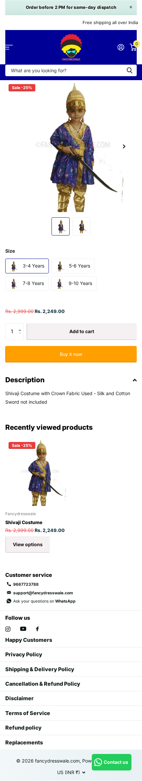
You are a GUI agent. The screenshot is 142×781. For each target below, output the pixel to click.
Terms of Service (27, 713)
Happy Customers (28, 640)
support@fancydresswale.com (43, 592)
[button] (124, 146)
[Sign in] (120, 47)
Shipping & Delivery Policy (39, 669)
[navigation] (61, 226)
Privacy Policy (23, 654)
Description (25, 380)
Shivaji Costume (23, 522)
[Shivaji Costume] (39, 472)
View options (28, 544)
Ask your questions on (44, 601)
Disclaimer (19, 698)
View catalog (9, 47)
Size (10, 251)
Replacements (24, 742)
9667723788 (26, 584)
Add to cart (81, 331)
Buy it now (71, 354)
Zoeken (129, 70)
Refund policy (23, 727)
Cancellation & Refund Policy (42, 683)
